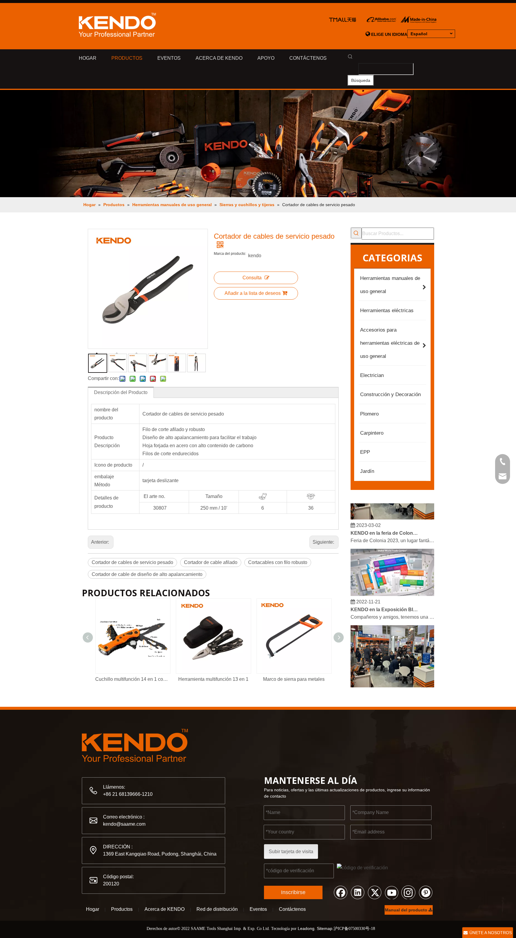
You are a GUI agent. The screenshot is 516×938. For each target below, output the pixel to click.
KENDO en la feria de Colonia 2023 (384, 528)
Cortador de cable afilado (210, 562)
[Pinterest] (425, 892)
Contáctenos (292, 909)
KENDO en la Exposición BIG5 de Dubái (384, 604)
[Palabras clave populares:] (356, 233)
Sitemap (324, 928)
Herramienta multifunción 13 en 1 (213, 679)
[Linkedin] (357, 892)
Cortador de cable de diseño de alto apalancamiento (147, 574)
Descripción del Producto (121, 392)
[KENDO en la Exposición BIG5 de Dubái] (392, 589)
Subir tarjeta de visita (291, 851)
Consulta (252, 277)
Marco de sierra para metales (294, 679)
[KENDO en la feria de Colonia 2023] (392, 513)
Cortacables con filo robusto (277, 562)
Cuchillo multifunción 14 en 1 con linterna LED (132, 679)
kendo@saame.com (124, 824)
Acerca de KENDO (165, 909)
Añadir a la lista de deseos (253, 293)
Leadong (306, 928)
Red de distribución (217, 909)
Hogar (92, 909)
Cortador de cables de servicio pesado (132, 562)
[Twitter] (374, 892)
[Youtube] (391, 892)
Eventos (258, 909)
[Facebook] (340, 892)
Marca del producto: (230, 254)
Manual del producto (407, 910)
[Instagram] (408, 892)
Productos (122, 909)
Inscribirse (293, 892)
